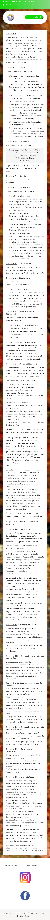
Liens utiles (31, 865)
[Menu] (23, 17)
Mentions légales (13, 865)
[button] (34, 17)
